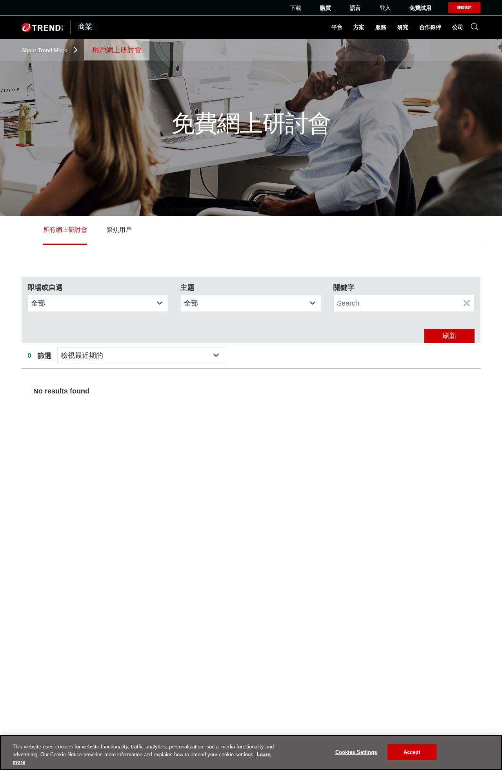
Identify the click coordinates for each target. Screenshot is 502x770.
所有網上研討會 (65, 229)
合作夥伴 (430, 27)
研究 (402, 27)
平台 (336, 27)
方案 (358, 27)
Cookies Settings (356, 752)
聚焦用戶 (119, 229)
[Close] (489, 752)
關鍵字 (344, 287)
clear (467, 303)
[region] (251, 752)
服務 (380, 27)
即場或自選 (45, 287)
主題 (187, 287)
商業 (86, 27)
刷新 (449, 336)
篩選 (44, 356)
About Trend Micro (45, 50)
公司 (457, 27)
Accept (412, 752)
